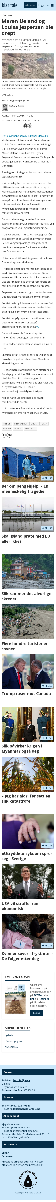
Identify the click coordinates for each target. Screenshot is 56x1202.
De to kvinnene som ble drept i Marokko (25, 136)
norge (18, 428)
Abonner (30, 5)
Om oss (6, 1083)
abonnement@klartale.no (24, 1130)
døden (34, 423)
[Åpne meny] (52, 5)
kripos (6, 423)
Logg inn (43, 5)
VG (37, 326)
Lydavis (9, 1035)
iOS (32, 998)
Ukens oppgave (14, 1041)
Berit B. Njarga (21, 1080)
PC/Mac (38, 995)
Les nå (36, 1012)
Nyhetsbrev (11, 1047)
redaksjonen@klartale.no (25, 1109)
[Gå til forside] (9, 5)
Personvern (8, 1156)
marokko (30, 428)
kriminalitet (20, 423)
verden (7, 428)
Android (44, 998)
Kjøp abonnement (11, 1124)
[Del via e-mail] (30, 125)
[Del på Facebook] (25, 125)
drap (44, 423)
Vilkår (5, 1152)
